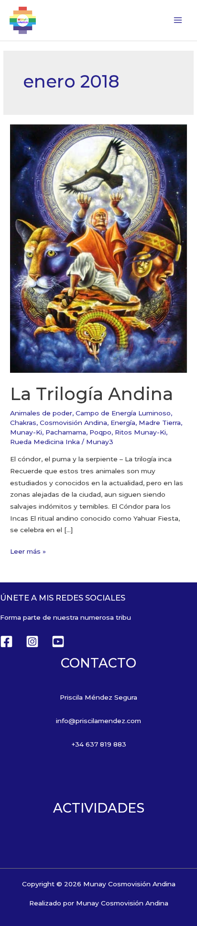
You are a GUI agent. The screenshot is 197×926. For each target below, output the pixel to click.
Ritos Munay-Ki (140, 432)
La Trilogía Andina (91, 393)
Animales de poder (41, 413)
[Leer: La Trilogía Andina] (98, 248)
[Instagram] (32, 641)
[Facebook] (6, 641)
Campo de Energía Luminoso (123, 413)
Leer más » (28, 550)
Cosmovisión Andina (73, 422)
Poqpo (100, 432)
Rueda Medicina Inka (45, 442)
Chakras (23, 422)
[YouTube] (58, 641)
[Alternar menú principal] (178, 20)
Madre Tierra (160, 422)
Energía (122, 422)
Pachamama (65, 432)
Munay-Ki (26, 432)
